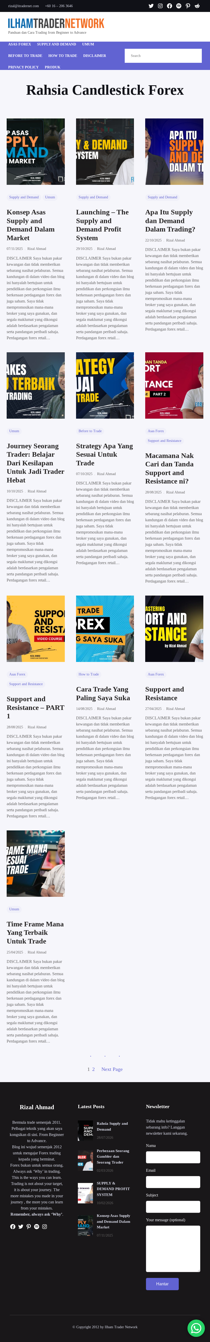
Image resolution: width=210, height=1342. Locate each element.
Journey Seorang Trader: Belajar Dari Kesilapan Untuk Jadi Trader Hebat (35, 463)
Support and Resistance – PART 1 (35, 707)
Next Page (112, 1069)
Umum (50, 197)
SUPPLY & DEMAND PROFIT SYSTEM (113, 1189)
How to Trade (89, 674)
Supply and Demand (24, 197)
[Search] (192, 56)
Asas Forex (156, 431)
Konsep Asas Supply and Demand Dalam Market (31, 225)
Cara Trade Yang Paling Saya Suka (103, 693)
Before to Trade (90, 431)
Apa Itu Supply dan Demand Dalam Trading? (170, 220)
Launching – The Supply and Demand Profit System (102, 225)
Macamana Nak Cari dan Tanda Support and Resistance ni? (169, 468)
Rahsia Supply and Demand (112, 1126)
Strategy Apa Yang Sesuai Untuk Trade (104, 454)
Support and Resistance (164, 441)
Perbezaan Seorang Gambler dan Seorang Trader (113, 1156)
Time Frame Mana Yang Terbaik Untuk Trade (35, 932)
